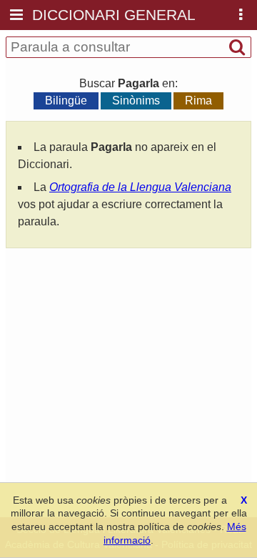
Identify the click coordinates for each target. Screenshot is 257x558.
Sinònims (136, 100)
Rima (198, 100)
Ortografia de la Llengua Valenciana (140, 187)
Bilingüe (66, 100)
